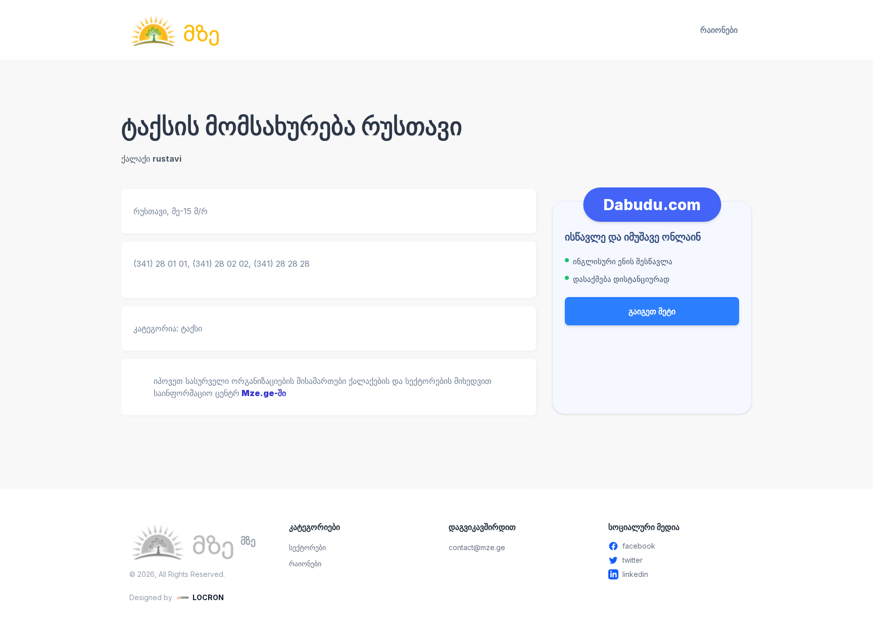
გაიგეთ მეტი (651, 311)
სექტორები (307, 547)
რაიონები (719, 30)
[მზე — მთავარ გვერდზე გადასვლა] (174, 30)
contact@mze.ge (477, 547)
